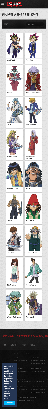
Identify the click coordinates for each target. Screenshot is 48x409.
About (4, 345)
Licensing (14, 345)
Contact (33, 345)
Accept (10, 403)
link (3, 4)
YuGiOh (14, 4)
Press (24, 345)
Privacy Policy (30, 354)
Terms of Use (16, 354)
